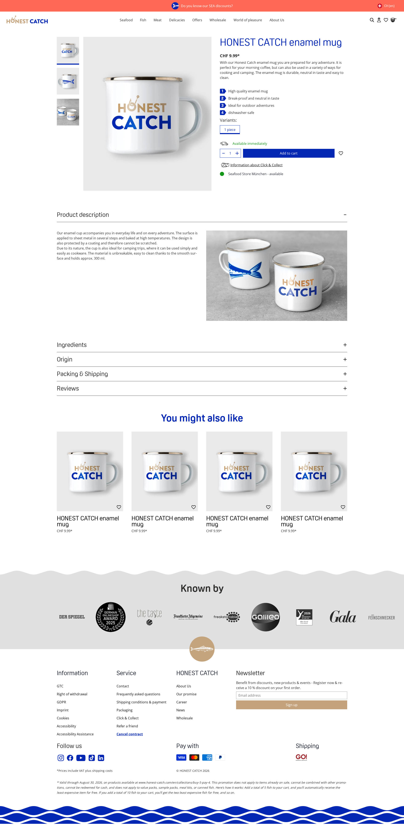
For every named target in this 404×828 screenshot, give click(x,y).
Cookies (63, 718)
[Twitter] (92, 758)
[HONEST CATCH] (54, 20)
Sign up (292, 705)
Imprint (63, 710)
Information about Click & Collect (256, 165)
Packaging (125, 710)
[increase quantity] (237, 153)
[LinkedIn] (101, 758)
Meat (158, 20)
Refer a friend (127, 726)
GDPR (61, 702)
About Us (277, 20)
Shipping (307, 746)
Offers (197, 20)
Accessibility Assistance (75, 734)
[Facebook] (70, 758)
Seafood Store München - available (255, 174)
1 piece (229, 129)
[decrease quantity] (223, 153)
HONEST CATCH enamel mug (88, 521)
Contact (123, 686)
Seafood (126, 20)
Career (181, 702)
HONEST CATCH (197, 673)
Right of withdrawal (72, 694)
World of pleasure (248, 20)
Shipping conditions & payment (141, 702)
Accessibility (66, 726)
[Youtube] (81, 758)
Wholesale (218, 20)
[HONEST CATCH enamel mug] (90, 471)
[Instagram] (61, 758)
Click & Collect (128, 718)
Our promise (186, 694)
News (180, 710)
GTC (60, 686)
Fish (143, 20)
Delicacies (177, 20)
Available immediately (250, 143)
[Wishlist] (386, 20)
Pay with (187, 746)
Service (126, 673)
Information (72, 673)
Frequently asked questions (138, 694)
